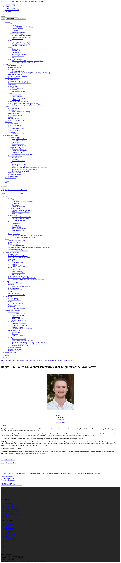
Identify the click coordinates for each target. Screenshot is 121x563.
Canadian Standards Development (22, 154)
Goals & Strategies (17, 28)
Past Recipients (60, 422)
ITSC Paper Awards (18, 88)
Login (2, 15)
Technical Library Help (19, 145)
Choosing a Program (18, 71)
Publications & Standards (12, 135)
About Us (7, 22)
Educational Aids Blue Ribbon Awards (19, 83)
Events (7, 106)
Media (14, 57)
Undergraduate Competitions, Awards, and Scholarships (28, 105)
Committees (8, 11)
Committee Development (19, 150)
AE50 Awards (12, 89)
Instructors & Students (15, 174)
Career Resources (10, 513)
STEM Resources (17, 39)
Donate (7, 181)
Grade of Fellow (13, 79)
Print (2, 362)
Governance (15, 30)
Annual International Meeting (21, 112)
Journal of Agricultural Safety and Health (24, 169)
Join (6, 182)
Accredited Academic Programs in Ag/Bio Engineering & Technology (29, 73)
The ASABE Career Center (16, 66)
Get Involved (8, 122)
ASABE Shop (9, 524)
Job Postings (16, 157)
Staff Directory (9, 533)
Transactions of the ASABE (20, 171)
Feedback (7, 516)
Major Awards (12, 84)
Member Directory (10, 8)
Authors (10, 117)
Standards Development (15, 147)
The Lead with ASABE (19, 54)
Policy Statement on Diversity (21, 44)
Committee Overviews (19, 134)
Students (10, 127)
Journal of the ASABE (19, 164)
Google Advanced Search (19, 139)
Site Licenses (16, 142)
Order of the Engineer (14, 67)
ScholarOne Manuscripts (12, 10)
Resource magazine (14, 156)
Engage (7, 6)
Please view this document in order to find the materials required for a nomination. (33, 451)
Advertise (15, 159)
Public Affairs (12, 40)
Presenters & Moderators (15, 108)
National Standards (17, 152)
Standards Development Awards (18, 81)
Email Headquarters (16, 485)
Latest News (16, 49)
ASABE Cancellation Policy (16, 120)
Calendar (11, 110)
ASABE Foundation (14, 125)
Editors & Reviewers (14, 173)
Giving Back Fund (17, 96)
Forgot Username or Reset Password (16, 190)
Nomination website (7, 476)
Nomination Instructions (8, 480)
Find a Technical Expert (19, 32)
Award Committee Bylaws (9, 463)
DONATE (4, 425)
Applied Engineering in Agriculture (22, 166)
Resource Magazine (18, 56)
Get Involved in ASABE (12, 515)
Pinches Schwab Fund (18, 98)
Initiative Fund (16, 95)
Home (2, 360)
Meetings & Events (10, 508)
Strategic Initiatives (14, 59)
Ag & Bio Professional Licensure (18, 76)
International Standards (19, 149)
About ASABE (12, 23)
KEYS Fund (16, 100)
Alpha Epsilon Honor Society (21, 37)
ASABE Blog (16, 50)
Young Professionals (14, 130)
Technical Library (10, 5)
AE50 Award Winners (18, 91)
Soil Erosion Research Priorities (21, 42)
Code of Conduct (13, 118)
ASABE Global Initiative (19, 45)
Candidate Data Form (8, 460)
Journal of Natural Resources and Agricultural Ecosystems (29, 167)
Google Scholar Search (19, 140)
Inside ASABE (16, 52)
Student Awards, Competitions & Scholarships (22, 103)
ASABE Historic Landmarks (24, 27)
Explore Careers (13, 69)
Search (21, 193)
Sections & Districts (14, 123)
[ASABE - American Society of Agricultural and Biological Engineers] (22, 1)
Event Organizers (13, 113)
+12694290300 (5, 485)
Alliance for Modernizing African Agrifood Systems (27, 61)
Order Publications (13, 176)
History (14, 25)
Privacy (7, 536)
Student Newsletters (18, 128)
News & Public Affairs (11, 506)
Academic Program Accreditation (22, 35)
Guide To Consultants (18, 161)
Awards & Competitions (12, 78)
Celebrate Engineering (15, 74)
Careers (7, 64)
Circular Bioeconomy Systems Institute (23, 62)
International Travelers (15, 115)
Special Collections (18, 144)
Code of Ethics (9, 541)
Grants (10, 93)
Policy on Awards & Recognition (18, 101)
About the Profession (14, 34)
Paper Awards (12, 86)
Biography (60, 419)
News (10, 47)
